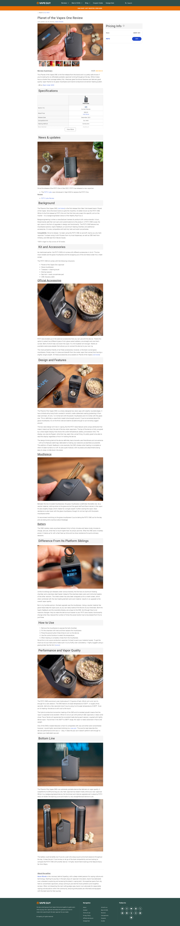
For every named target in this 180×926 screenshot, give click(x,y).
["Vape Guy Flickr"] (131, 917)
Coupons (103, 918)
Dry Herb (47, 12)
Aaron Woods (59, 21)
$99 (136, 39)
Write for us (104, 907)
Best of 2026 (76, 3)
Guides (103, 921)
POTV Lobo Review (47, 198)
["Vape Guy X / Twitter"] (140, 908)
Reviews (64, 3)
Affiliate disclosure (88, 918)
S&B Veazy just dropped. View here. (90, 8)
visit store (61, 208)
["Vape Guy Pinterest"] (135, 908)
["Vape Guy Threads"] (135, 913)
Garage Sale (110, 3)
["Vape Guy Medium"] (140, 913)
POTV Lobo (48, 192)
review (57, 645)
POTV (108, 39)
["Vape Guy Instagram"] (127, 908)
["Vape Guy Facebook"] (122, 908)
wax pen (73, 728)
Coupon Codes (98, 3)
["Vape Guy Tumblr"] (131, 913)
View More (70, 129)
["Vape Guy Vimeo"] (122, 913)
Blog (86, 3)
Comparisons (104, 915)
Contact (85, 910)
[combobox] (134, 3)
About (84, 907)
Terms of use (86, 912)
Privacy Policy (87, 915)
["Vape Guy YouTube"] (131, 908)
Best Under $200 (48, 85)
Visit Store (86, 114)
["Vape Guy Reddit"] (127, 913)
